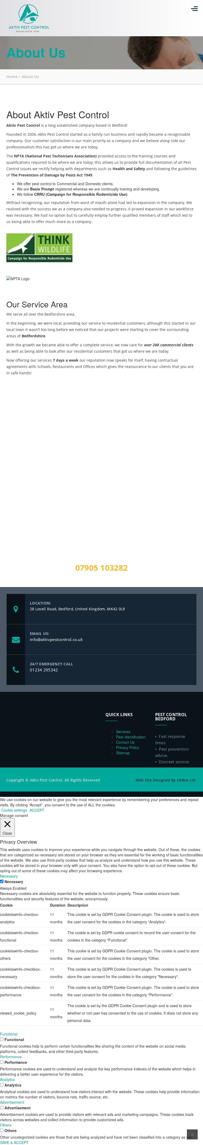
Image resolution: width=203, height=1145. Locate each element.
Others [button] (5, 1125)
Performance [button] (11, 1056)
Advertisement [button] (12, 1102)
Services (123, 731)
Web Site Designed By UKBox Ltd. (166, 780)
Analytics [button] (7, 1079)
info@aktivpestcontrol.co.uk (56, 639)
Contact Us (125, 742)
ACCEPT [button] (37, 810)
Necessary (13, 881)
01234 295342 (44, 670)
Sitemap (123, 752)
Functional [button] (8, 1034)
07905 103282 (101, 568)
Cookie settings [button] (14, 810)
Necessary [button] (9, 876)
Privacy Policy (127, 747)
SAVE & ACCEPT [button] (14, 1142)
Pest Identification (131, 736)
